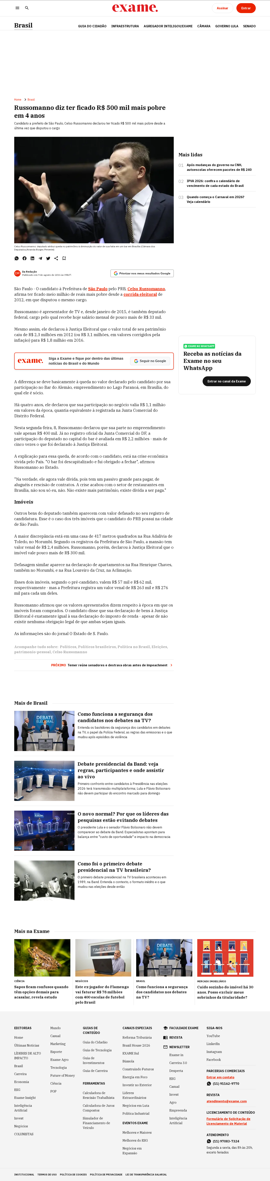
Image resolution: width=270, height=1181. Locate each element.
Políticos (68, 647)
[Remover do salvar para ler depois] (64, 258)
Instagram (214, 1052)
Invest (19, 1118)
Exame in (176, 1055)
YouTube (213, 1036)
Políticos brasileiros (97, 647)
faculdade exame (183, 1028)
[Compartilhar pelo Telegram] (40, 258)
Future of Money (62, 1075)
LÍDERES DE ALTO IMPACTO (27, 1055)
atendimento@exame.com (227, 1101)
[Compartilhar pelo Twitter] (48, 258)
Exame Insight (25, 1098)
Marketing (58, 1044)
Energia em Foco (135, 1077)
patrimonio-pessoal (32, 652)
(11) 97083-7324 (226, 1141)
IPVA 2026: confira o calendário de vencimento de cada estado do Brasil (215, 183)
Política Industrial (136, 1113)
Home (17, 99)
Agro (173, 1102)
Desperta (176, 1071)
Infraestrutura (125, 26)
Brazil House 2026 (136, 1045)
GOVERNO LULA (226, 26)
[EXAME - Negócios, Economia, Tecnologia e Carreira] (135, 8)
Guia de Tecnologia (97, 1050)
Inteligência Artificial (23, 1108)
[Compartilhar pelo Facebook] (24, 258)
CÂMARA (204, 26)
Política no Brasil (134, 647)
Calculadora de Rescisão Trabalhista (98, 1095)
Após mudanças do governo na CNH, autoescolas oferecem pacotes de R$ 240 (219, 167)
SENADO (249, 26)
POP (53, 1091)
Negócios (21, 1126)
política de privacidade (106, 1174)
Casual (55, 1036)
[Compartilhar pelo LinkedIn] (32, 258)
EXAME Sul (131, 1053)
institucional (24, 1174)
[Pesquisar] (27, 8)
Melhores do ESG (135, 1140)
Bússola (128, 1061)
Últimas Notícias (26, 1045)
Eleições (159, 647)
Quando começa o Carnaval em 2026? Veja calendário (215, 199)
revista (175, 1037)
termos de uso (47, 1174)
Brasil (23, 25)
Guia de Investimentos (93, 1060)
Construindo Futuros (138, 1069)
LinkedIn (213, 1044)
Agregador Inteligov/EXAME (168, 26)
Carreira (20, 1074)
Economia (21, 1082)
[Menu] (17, 8)
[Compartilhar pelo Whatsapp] (16, 258)
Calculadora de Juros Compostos (98, 1108)
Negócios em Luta (136, 1106)
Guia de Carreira (95, 1071)
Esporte (56, 1052)
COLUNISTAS (23, 1134)
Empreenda (178, 1110)
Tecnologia (58, 1068)
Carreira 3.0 (178, 1063)
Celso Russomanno (70, 652)
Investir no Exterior (137, 1085)
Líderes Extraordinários (134, 1095)
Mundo (55, 1028)
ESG (17, 1090)
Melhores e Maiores (137, 1132)
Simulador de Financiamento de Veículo (96, 1123)
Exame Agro (59, 1060)
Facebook (214, 1060)
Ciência (55, 1083)
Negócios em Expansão (132, 1150)
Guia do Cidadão (92, 26)
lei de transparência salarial (146, 1174)
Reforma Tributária (137, 1037)
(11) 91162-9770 (226, 1084)
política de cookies (73, 1174)
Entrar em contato (220, 1077)
